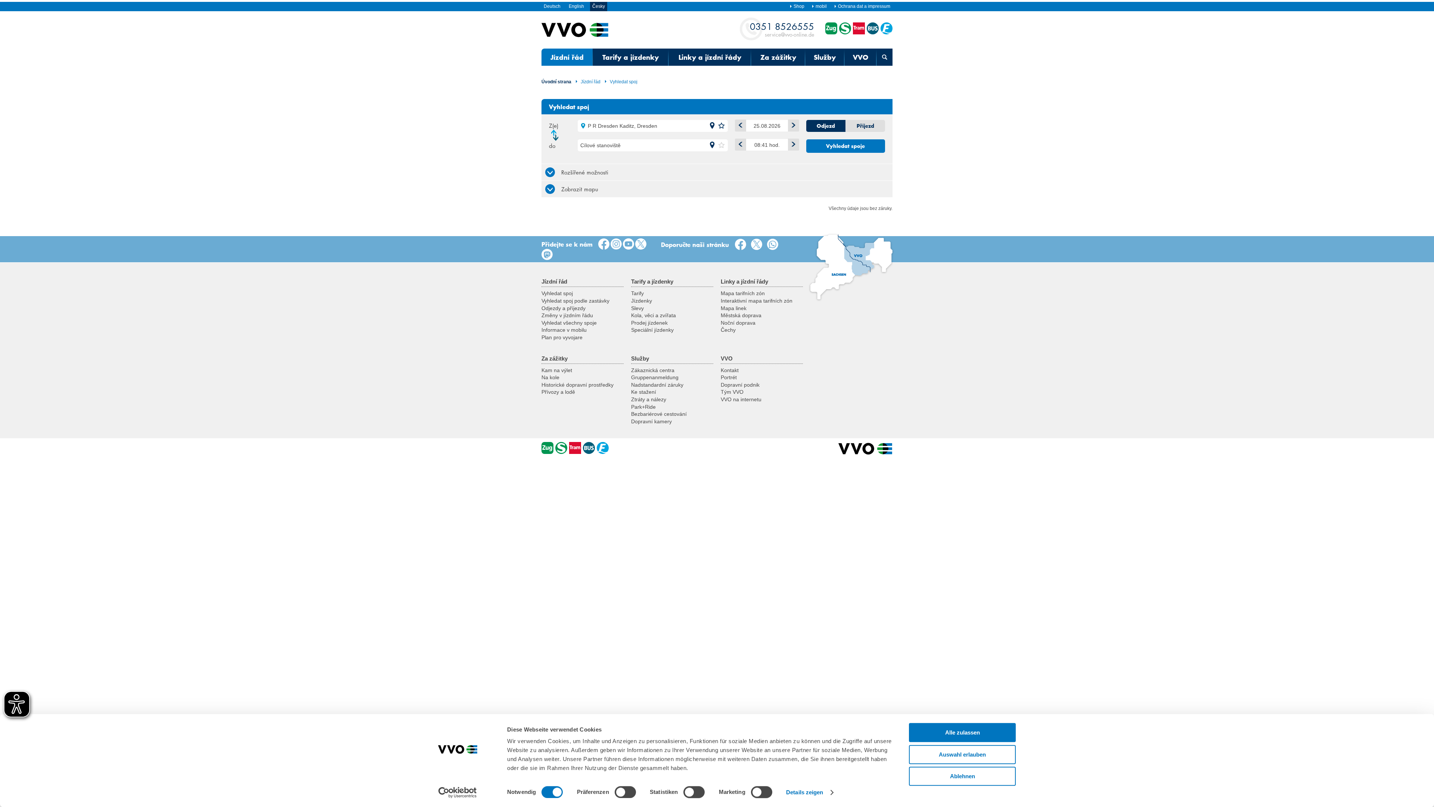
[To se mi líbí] (603, 244)
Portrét (729, 377)
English (576, 6)
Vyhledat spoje (845, 146)
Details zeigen (804, 792)
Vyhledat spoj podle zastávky (575, 301)
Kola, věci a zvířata (653, 315)
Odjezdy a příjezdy (563, 308)
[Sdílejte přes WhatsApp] (774, 244)
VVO (860, 57)
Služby (825, 57)
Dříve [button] (740, 145)
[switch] (625, 792)
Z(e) (553, 125)
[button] (712, 126)
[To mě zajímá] (628, 244)
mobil (821, 6)
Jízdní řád (567, 57)
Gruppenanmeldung (655, 377)
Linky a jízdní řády (710, 57)
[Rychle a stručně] (640, 244)
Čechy (728, 330)
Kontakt (730, 370)
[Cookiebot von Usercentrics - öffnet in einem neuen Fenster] (457, 792)
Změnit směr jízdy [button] (556, 135)
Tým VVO (732, 392)
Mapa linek (734, 308)
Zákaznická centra (652, 370)
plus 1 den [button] (793, 126)
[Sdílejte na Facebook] (742, 244)
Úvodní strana (556, 81)
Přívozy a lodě (558, 392)
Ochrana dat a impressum (864, 6)
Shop (799, 6)
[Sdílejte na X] (758, 244)
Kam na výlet (556, 370)
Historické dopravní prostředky (577, 385)
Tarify (637, 293)
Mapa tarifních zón (743, 293)
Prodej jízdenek (649, 323)
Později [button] (793, 145)
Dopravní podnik (740, 385)
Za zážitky (778, 57)
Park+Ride (643, 407)
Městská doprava (741, 315)
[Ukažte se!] (616, 244)
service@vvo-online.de (782, 29)
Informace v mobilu (564, 330)
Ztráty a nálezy (648, 399)
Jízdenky (641, 301)
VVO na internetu (741, 399)
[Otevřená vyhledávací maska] (884, 57)
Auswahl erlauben (962, 754)
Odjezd (826, 126)
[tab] (717, 172)
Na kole (550, 377)
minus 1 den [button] (740, 126)
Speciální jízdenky (652, 330)
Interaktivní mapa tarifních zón (756, 301)
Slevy (637, 308)
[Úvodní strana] (865, 449)
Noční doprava (738, 323)
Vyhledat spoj (623, 81)
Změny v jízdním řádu (567, 315)
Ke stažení (643, 392)
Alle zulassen (962, 732)
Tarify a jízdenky (630, 57)
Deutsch (552, 6)
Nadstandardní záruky (657, 385)
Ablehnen (962, 776)
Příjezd (865, 126)
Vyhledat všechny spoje (569, 323)
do (552, 145)
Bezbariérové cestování (659, 414)
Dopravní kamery (651, 421)
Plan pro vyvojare (562, 337)
